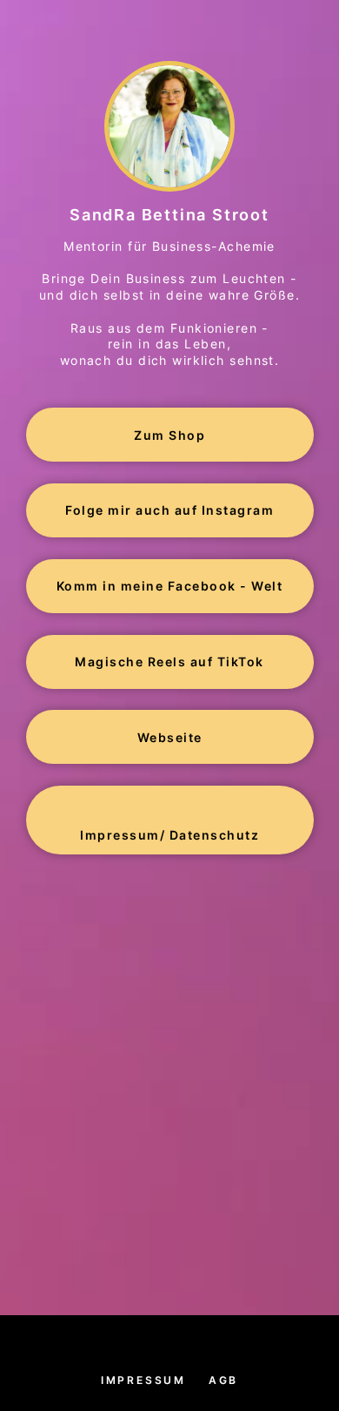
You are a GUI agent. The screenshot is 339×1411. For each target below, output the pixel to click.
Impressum (143, 1380)
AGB (223, 1380)
